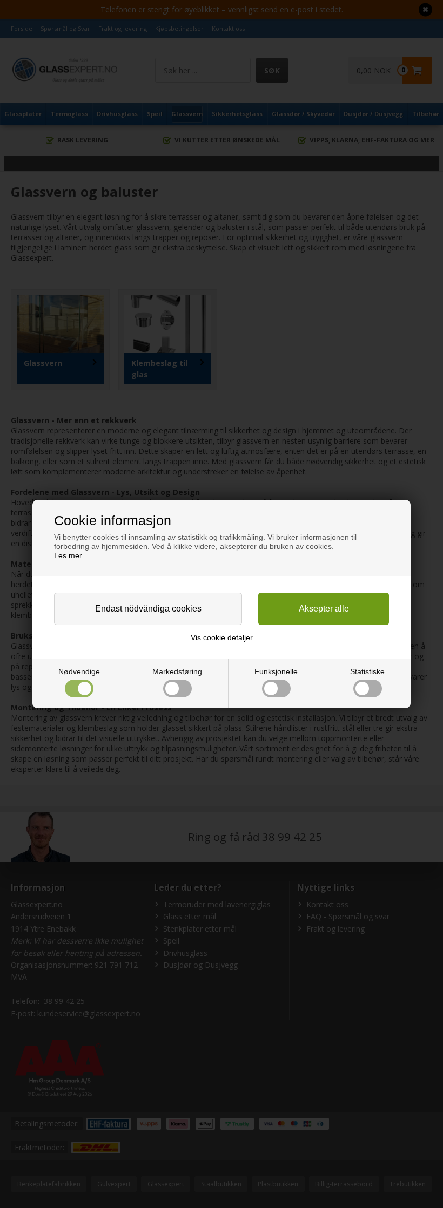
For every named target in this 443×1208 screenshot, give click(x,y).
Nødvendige (79, 671)
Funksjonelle (276, 671)
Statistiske (367, 671)
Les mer (68, 555)
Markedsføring (177, 671)
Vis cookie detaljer (222, 637)
